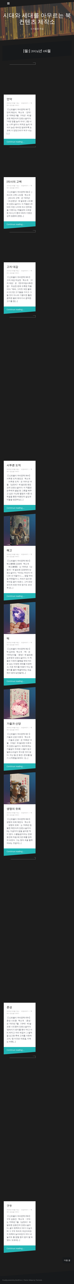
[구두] (19, 1117)
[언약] (19, 78)
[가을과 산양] (19, 703)
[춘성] (19, 918)
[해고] (19, 529)
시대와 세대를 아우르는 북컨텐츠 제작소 (37, 18)
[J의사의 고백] (19, 161)
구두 (9, 1205)
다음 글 (67, 1260)
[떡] (19, 618)
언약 (9, 99)
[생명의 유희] (19, 788)
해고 (9, 550)
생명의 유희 (14, 808)
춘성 (9, 1007)
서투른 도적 (14, 465)
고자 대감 (12, 266)
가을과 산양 (14, 723)
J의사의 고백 (14, 181)
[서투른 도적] (19, 376)
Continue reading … (15, 141)
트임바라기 (24, 103)
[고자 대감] (19, 246)
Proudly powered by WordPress (12, 1280)
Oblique (31, 1280)
